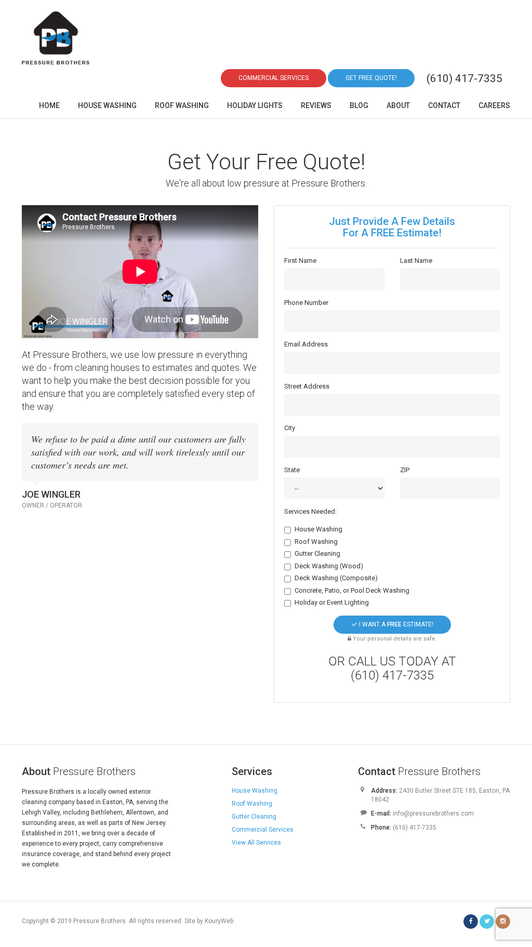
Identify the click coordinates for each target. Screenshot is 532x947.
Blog (359, 105)
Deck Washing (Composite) (336, 578)
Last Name (416, 260)
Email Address (306, 344)
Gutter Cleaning (317, 553)
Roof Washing (182, 105)
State (292, 470)
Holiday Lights (255, 105)
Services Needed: (310, 511)
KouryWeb (219, 921)
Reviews (316, 105)
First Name (300, 260)
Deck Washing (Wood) (329, 566)
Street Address (306, 386)
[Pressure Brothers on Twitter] (487, 921)
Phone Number (306, 302)
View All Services (256, 842)
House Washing (107, 105)
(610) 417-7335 (464, 78)
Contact (444, 105)
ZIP (404, 470)
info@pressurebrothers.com (433, 813)
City (289, 428)
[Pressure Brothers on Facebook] (470, 921)
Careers (494, 105)
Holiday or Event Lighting (332, 602)
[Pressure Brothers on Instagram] (503, 921)
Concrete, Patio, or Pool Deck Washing (352, 590)
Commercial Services (263, 829)
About (398, 105)
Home (49, 105)
